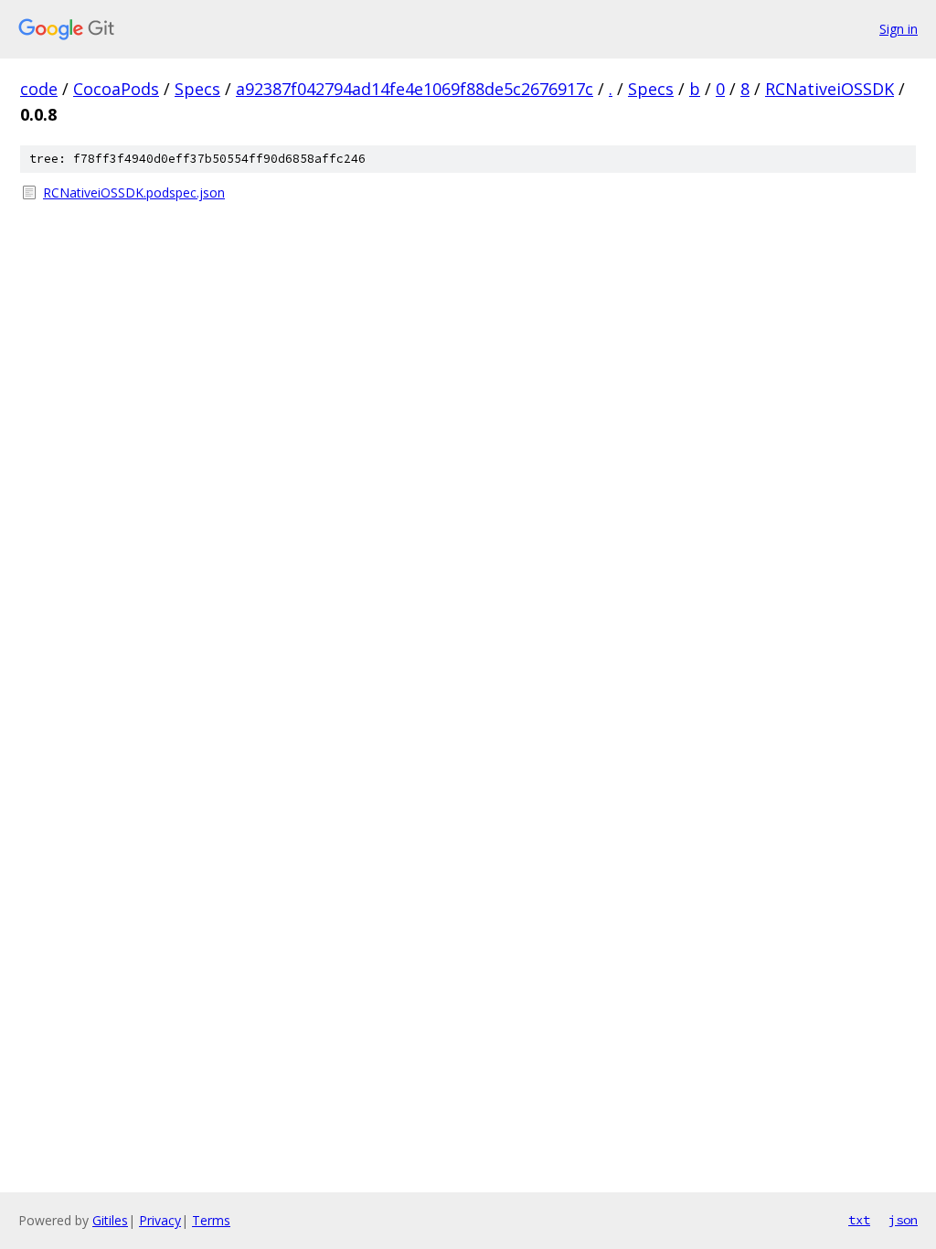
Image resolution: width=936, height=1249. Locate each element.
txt (859, 1220)
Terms (211, 1220)
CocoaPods (116, 89)
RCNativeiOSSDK (829, 89)
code (39, 89)
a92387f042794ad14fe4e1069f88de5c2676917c (414, 89)
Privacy (160, 1220)
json (903, 1220)
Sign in (898, 28)
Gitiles (110, 1220)
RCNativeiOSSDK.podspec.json (134, 192)
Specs (197, 89)
